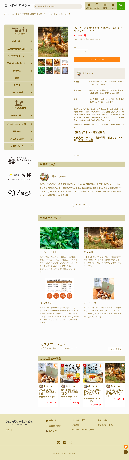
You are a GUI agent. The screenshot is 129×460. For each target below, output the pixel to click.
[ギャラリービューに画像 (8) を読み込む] (65, 70)
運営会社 (9, 430)
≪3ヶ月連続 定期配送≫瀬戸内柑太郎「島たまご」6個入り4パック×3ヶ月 (114, 393)
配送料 (82, 39)
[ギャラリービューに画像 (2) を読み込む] (49, 62)
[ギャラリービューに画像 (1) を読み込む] (41, 62)
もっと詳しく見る (81, 204)
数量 (75, 47)
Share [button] (78, 155)
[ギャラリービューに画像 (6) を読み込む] (49, 70)
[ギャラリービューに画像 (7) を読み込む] (57, 70)
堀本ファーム (88, 73)
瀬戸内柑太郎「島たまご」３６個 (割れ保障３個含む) (69, 392)
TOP (5, 14)
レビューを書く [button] (115, 349)
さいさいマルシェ (68, 453)
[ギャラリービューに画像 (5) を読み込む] (41, 70)
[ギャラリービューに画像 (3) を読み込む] (57, 62)
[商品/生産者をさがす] (36, 6)
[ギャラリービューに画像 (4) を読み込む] (65, 62)
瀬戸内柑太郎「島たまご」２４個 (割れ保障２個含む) (47, 392)
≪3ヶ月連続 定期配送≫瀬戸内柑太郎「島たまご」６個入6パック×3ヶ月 (92, 393)
